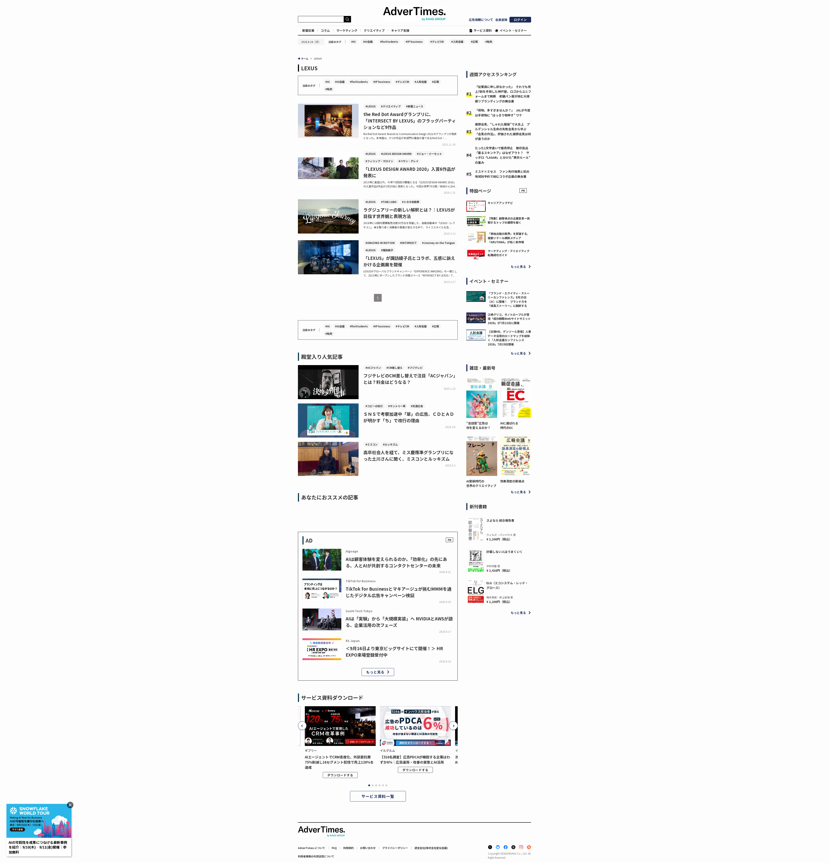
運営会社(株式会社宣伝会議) (431, 848)
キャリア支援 (400, 30)
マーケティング (346, 30)
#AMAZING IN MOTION (380, 243)
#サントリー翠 (396, 406)
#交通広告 (417, 406)
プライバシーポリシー (395, 848)
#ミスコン (371, 444)
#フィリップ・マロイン (379, 161)
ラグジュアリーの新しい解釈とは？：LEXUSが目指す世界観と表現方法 (409, 213)
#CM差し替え (394, 367)
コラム (325, 30)
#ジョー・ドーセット (429, 153)
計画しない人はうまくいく (504, 551)
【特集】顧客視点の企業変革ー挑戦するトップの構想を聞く (509, 220)
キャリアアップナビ (500, 203)
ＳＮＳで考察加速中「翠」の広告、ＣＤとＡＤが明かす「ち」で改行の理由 (408, 417)
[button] (302, 725)
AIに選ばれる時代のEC (509, 425)
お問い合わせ (368, 848)
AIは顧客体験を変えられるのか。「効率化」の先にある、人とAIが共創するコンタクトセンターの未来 (396, 562)
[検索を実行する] (347, 19)
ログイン (520, 19)
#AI (353, 41)
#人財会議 (457, 41)
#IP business (414, 41)
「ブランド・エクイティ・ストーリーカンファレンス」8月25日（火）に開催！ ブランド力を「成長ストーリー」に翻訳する (509, 299)
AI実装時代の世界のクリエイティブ (481, 483)
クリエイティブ (374, 30)
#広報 (474, 41)
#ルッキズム (390, 444)
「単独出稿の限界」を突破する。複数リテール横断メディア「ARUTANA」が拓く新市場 (509, 238)
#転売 (488, 41)
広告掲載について (481, 19)
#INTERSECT (408, 243)
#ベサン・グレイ (408, 161)
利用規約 (348, 848)
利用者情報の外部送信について (316, 856)
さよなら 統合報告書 (500, 520)
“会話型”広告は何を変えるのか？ (478, 425)
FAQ (334, 848)
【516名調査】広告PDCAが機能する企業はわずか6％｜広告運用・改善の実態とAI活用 (415, 759)
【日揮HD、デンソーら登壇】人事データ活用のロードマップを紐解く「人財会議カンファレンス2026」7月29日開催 (509, 338)
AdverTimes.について (311, 848)
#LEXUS (370, 106)
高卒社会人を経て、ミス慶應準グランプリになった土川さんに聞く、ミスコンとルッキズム (408, 455)
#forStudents (389, 41)
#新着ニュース (414, 106)
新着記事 (308, 30)
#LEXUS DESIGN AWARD (396, 153)
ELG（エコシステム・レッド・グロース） (507, 585)
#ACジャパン (373, 367)
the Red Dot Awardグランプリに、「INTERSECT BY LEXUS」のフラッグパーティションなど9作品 (409, 120)
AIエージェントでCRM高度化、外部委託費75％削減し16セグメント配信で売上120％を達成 (339, 762)
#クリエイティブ (391, 106)
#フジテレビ (415, 367)
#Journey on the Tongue (438, 243)
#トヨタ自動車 (410, 202)
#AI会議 (368, 41)
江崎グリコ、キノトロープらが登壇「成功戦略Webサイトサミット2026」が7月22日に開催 (509, 318)
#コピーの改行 (374, 406)
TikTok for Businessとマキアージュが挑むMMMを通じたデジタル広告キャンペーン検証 (398, 592)
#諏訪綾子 (387, 250)
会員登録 (501, 19)
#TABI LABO (389, 202)
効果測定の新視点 (512, 481)
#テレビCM (437, 41)
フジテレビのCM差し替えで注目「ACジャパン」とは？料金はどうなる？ (410, 378)
